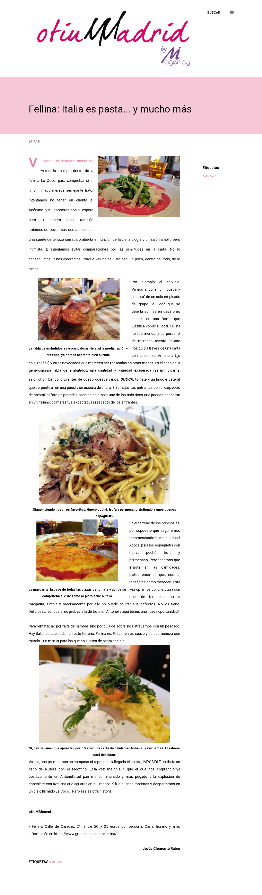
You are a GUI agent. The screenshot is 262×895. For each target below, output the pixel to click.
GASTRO (209, 176)
